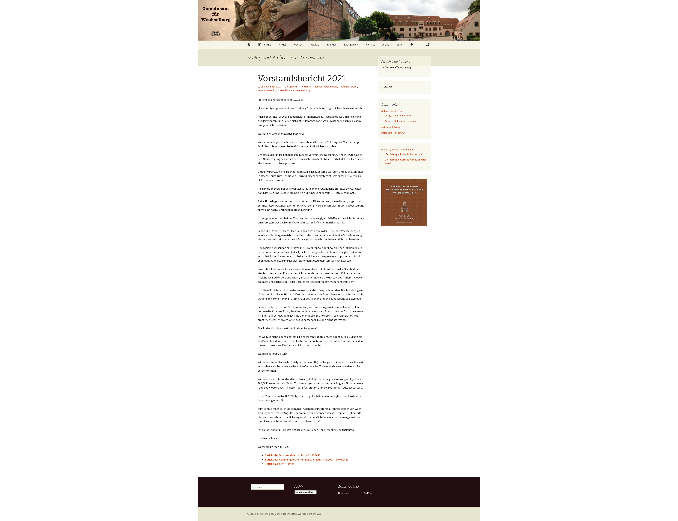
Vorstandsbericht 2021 (301, 78)
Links (400, 44)
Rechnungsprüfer (348, 86)
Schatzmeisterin (266, 90)
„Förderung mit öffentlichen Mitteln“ (404, 154)
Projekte (314, 44)
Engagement (351, 44)
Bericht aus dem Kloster (279, 463)
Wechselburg (303, 90)
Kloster (298, 44)
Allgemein (292, 86)
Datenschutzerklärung (393, 132)
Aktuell (282, 44)
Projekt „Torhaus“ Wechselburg (397, 149)
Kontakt (370, 44)
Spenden (332, 44)
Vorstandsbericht (285, 90)
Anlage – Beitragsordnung (398, 115)
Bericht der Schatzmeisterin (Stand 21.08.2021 (292, 455)
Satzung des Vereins (392, 111)
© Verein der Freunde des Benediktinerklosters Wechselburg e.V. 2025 (284, 513)
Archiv (385, 44)
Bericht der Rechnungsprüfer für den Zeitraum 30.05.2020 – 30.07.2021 (306, 459)
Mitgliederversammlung (325, 86)
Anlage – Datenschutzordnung (401, 121)
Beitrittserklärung (390, 127)
